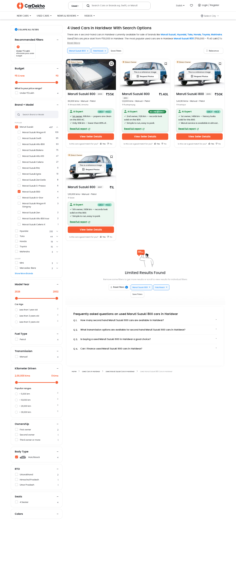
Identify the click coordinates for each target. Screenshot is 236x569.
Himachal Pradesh (29, 480)
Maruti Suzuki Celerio (33, 162)
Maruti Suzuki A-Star (32, 198)
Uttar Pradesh (27, 485)
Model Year (22, 284)
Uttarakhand (26, 475)
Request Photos (147, 76)
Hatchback (34, 457)
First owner (25, 430)
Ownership (22, 424)
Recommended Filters (29, 40)
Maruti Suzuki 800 (184, 39)
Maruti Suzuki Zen (31, 213)
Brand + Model (24, 105)
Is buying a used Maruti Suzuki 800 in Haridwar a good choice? (112, 339)
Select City (210, 16)
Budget (19, 68)
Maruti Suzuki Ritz (31, 168)
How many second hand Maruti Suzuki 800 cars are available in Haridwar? (118, 320)
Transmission (23, 351)
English (179, 5)
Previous (68, 74)
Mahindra (216, 35)
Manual (23, 357)
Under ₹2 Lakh (27, 93)
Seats (18, 496)
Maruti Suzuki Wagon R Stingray (34, 205)
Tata (190, 35)
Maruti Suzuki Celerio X (33, 225)
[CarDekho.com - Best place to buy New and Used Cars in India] (31, 5)
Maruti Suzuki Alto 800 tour (35, 219)
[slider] (16, 82)
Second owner (27, 435)
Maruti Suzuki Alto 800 (33, 144)
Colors (19, 514)
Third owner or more (30, 440)
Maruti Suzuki (168, 35)
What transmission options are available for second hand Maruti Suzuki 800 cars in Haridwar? (129, 330)
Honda (197, 35)
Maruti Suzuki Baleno (32, 150)
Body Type (21, 451)
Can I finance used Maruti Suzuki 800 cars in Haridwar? (107, 349)
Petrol (23, 340)
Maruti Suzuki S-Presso (34, 186)
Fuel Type (21, 334)
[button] (91, 120)
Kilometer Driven (25, 368)
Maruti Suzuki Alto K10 (33, 156)
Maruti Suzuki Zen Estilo (34, 180)
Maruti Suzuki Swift (31, 138)
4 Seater (24, 502)
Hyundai (181, 35)
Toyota (206, 35)
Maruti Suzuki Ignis (31, 174)
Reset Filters (120, 287)
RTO (17, 469)
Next (114, 74)
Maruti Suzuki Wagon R (34, 132)
